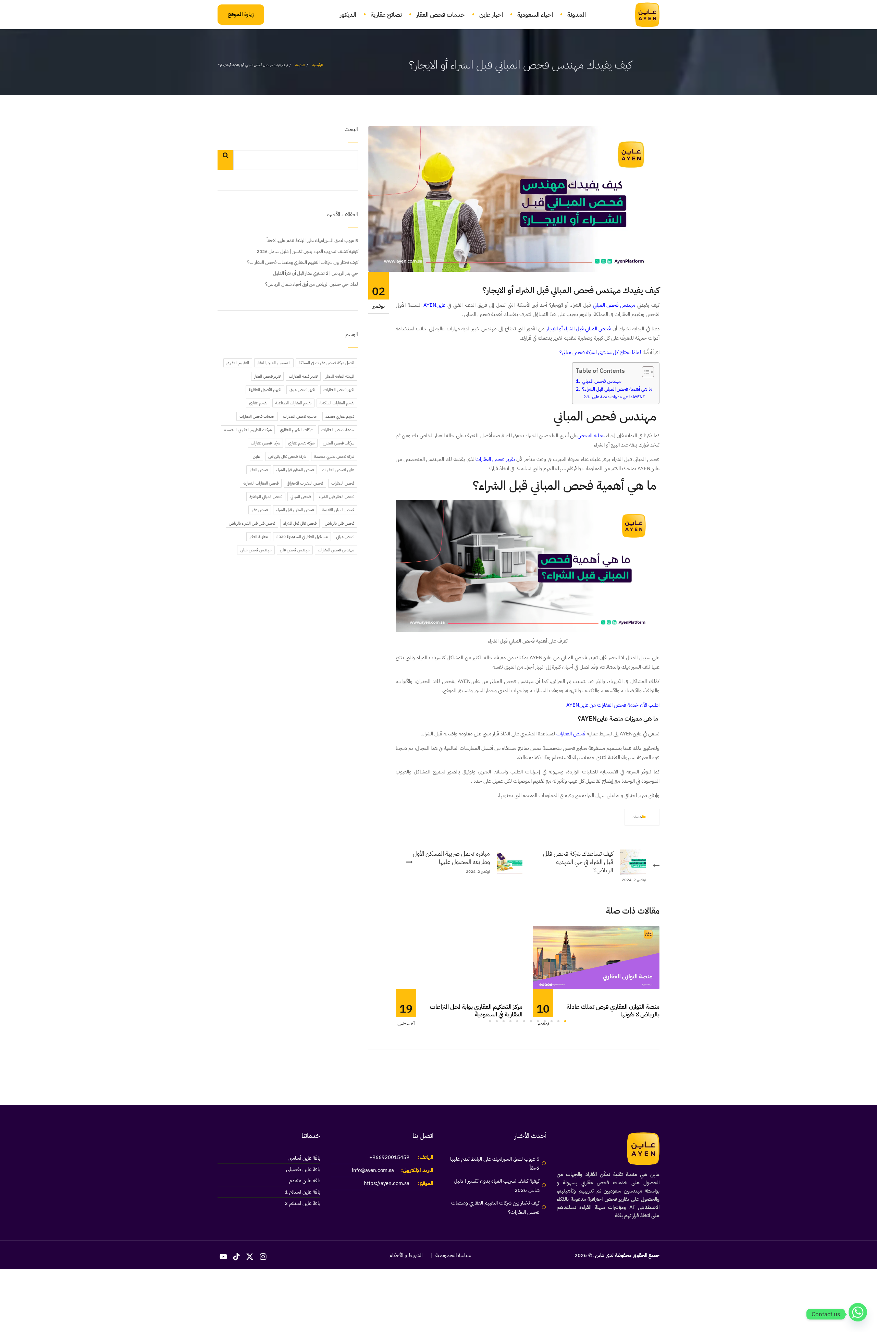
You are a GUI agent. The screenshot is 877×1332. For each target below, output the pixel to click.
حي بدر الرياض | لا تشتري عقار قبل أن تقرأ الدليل (315, 273)
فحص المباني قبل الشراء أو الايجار (578, 328)
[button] (565, 1021)
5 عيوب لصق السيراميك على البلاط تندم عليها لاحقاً (312, 240)
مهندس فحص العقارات (336, 550)
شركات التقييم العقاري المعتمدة (248, 430)
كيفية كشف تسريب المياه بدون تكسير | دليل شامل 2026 (307, 251)
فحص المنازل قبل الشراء (295, 510)
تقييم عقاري (258, 403)
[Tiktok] (237, 1256)
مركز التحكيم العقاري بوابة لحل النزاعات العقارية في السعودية (476, 1010)
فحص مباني (345, 537)
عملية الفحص (591, 435)
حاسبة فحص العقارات (300, 416)
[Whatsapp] (858, 1314)
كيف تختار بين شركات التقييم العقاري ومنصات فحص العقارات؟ (302, 262)
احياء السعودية (535, 14)
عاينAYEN (434, 305)
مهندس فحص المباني (614, 305)
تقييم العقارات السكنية (337, 403)
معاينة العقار (258, 537)
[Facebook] (606, 817)
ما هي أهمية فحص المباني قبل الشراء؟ (616, 389)
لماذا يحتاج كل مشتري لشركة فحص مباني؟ (600, 352)
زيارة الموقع (241, 14)
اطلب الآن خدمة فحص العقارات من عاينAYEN (612, 705)
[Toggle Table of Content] (644, 372)
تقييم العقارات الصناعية (293, 403)
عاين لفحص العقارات (338, 470)
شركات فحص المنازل (338, 443)
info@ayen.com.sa (373, 1170)
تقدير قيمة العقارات (303, 376)
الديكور (348, 14)
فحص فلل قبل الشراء (300, 523)
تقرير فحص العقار (267, 376)
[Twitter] (617, 817)
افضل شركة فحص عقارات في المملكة (326, 363)
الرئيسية (317, 65)
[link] (643, 14)
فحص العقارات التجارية (261, 483)
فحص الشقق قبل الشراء (295, 470)
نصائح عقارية (386, 14)
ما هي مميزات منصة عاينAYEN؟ (618, 397)
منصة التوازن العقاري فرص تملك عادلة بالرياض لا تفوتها (613, 1010)
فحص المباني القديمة (338, 510)
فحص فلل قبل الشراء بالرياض (252, 523)
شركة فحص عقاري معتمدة (334, 456)
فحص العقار (258, 470)
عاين (256, 456)
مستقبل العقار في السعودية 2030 (302, 537)
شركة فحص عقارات (265, 443)
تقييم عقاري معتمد (339, 416)
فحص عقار (259, 510)
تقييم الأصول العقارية (265, 390)
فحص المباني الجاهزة (265, 496)
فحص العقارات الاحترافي (305, 483)
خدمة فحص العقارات (337, 430)
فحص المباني (301, 496)
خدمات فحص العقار (440, 14)
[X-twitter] (250, 1256)
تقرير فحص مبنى (302, 390)
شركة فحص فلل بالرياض (287, 456)
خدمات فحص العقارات (257, 416)
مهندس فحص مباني (256, 550)
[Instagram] (263, 1256)
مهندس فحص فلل (295, 550)
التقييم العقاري (237, 363)
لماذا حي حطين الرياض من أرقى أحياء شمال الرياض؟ (311, 284)
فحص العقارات (570, 733)
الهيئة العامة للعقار (340, 376)
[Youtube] (223, 1256)
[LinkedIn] (594, 817)
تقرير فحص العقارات (495, 459)
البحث (351, 129)
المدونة (576, 14)
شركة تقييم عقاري (301, 443)
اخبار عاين (491, 14)
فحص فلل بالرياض (339, 523)
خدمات (637, 817)
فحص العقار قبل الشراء (336, 496)
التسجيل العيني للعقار (274, 363)
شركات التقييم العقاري (296, 430)
